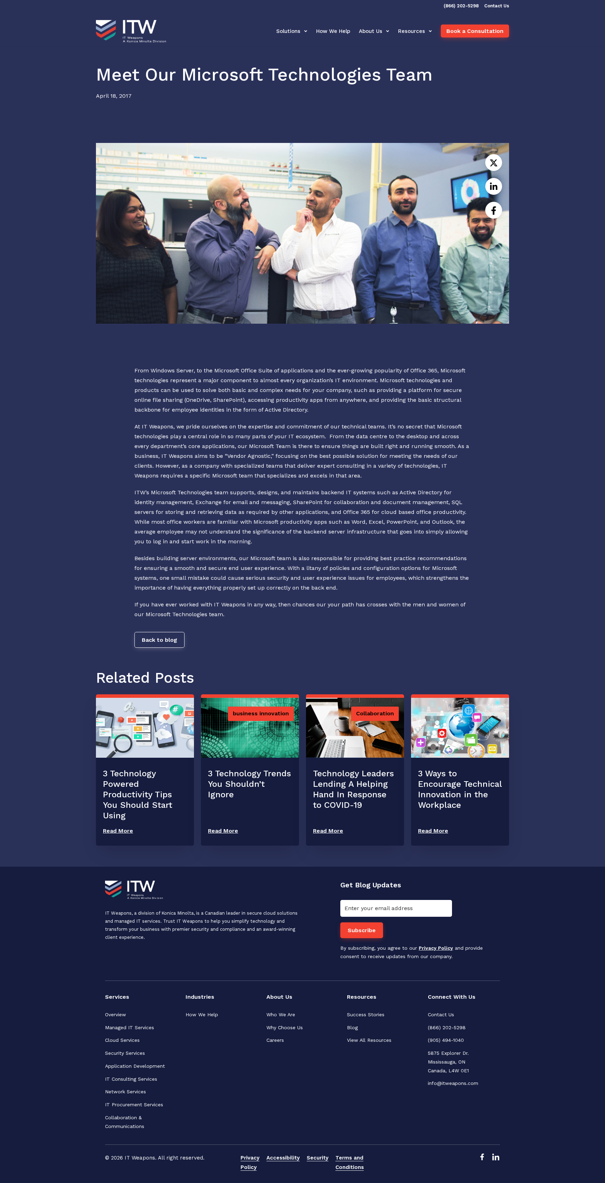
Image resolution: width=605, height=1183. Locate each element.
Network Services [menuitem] (125, 1091)
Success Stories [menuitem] (365, 1014)
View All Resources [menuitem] (369, 1040)
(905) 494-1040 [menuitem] (446, 1040)
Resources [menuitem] (361, 996)
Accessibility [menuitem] (283, 1158)
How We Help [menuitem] (202, 1014)
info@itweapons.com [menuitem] (453, 1083)
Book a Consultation (474, 31)
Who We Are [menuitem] (280, 1014)
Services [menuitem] (117, 996)
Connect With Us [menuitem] (451, 996)
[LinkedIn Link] (496, 1162)
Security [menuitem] (317, 1158)
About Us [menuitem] (279, 996)
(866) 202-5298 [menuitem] (447, 1027)
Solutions (288, 31)
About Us (370, 31)
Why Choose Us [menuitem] (284, 1027)
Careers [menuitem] (275, 1040)
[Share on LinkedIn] (493, 186)
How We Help (333, 31)
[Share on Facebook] (493, 210)
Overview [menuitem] (115, 1014)
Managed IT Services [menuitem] (129, 1027)
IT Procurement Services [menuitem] (134, 1104)
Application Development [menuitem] (135, 1066)
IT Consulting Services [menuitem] (131, 1079)
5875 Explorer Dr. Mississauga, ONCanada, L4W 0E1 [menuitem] (449, 1061)
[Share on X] (493, 162)
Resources (411, 31)
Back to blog (159, 640)
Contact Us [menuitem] (441, 1014)
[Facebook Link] (482, 1162)
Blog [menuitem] (352, 1027)
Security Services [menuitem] (125, 1053)
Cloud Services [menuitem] (122, 1040)
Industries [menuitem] (200, 996)
